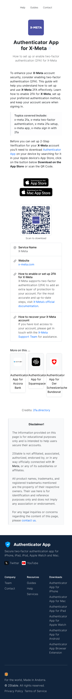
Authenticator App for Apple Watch (58, 620)
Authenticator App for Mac (58, 599)
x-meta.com (26, 264)
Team (8, 583)
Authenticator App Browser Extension (58, 648)
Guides (34, 7)
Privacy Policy (14, 691)
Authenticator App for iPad (58, 608)
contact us (29, 520)
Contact (47, 7)
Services (32, 594)
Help (22, 7)
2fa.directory (41, 410)
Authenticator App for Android (58, 634)
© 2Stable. (12, 685)
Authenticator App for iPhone (58, 587)
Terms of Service (35, 691)
